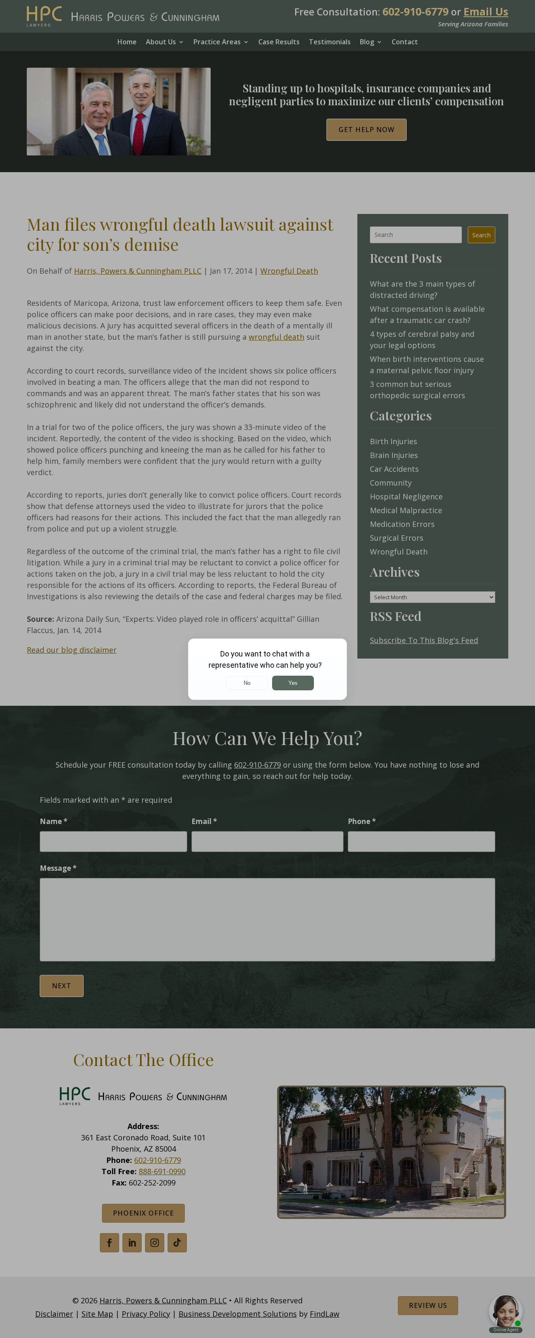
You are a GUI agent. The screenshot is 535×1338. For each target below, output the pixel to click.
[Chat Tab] (267, 669)
